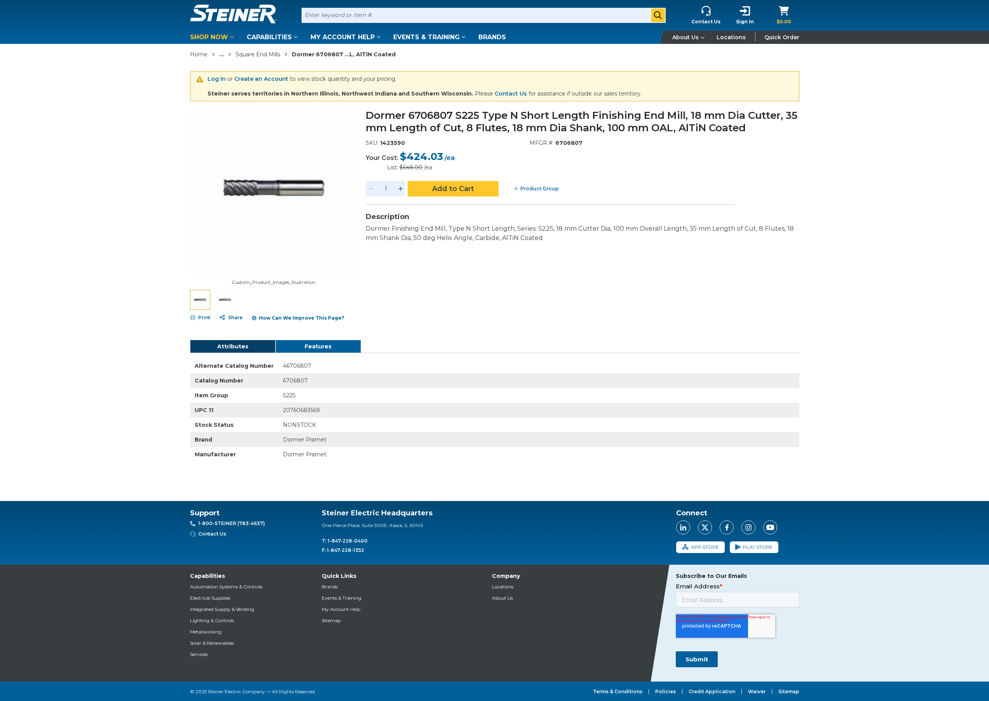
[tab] (233, 346)
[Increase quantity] (400, 188)
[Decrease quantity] (371, 188)
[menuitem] (213, 37)
